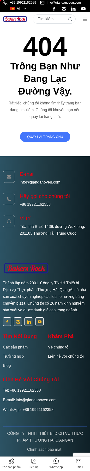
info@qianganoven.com (63, 2)
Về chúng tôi (58, 347)
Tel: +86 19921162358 (22, 390)
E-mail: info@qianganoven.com (29, 400)
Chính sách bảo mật (44, 449)
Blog (7, 365)
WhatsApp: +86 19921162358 (28, 410)
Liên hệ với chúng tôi (66, 356)
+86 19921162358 (23, 2)
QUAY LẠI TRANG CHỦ (45, 137)
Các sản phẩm (15, 347)
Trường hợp (13, 356)
